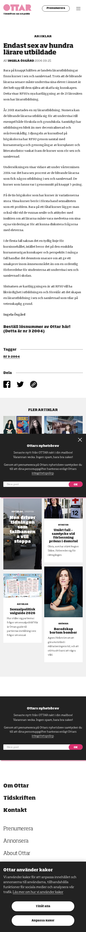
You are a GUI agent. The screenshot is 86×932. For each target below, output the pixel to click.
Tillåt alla (43, 906)
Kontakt (15, 810)
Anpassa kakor (43, 920)
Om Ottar (16, 786)
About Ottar (16, 853)
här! (66, 327)
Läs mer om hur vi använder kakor (38, 892)
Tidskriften (19, 798)
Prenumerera (56, 8)
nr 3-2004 (11, 356)
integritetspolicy (43, 735)
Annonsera (15, 841)
